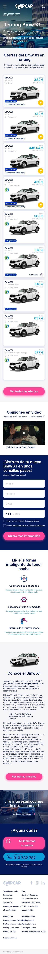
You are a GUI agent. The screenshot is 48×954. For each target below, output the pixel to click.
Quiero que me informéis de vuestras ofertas (22, 521)
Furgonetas (7, 895)
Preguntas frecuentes (30, 899)
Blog (23, 891)
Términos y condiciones (30, 902)
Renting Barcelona (29, 924)
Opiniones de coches (30, 895)
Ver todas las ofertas (24, 391)
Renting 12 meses (28, 916)
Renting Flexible (9, 931)
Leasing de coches (29, 928)
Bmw (17, 15)
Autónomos (7, 902)
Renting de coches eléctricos (11, 924)
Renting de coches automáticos (30, 931)
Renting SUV (8, 916)
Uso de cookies (27, 910)
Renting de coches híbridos (11, 920)
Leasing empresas (10, 938)
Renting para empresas (11, 906)
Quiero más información (24, 536)
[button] (24, 8)
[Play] (24, 433)
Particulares (8, 899)
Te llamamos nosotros (27, 843)
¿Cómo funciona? (9, 910)
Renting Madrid (28, 920)
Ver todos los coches (11, 891)
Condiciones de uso (19, 525)
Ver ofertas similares (24, 776)
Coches (11, 15)
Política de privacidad (37, 525)
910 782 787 (43, 6)
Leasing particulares (11, 928)
